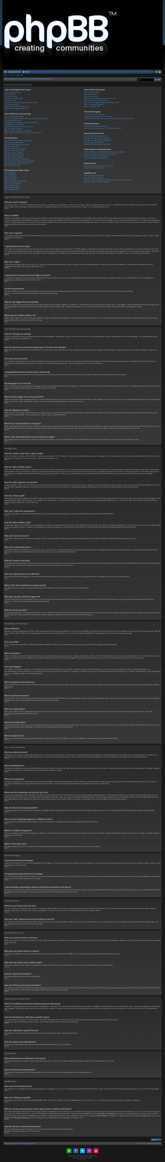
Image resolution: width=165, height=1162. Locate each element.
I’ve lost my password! (11, 104)
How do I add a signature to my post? (16, 144)
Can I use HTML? (10, 175)
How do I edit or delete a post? (14, 142)
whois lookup (139, 1111)
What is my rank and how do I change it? (17, 131)
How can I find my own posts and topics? (97, 144)
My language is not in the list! (14, 124)
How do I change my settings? (14, 116)
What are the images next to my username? (18, 126)
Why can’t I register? (11, 96)
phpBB (47, 388)
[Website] (69, 1150)
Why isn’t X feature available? (93, 178)
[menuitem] (153, 72)
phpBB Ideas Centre (92, 1100)
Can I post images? (10, 179)
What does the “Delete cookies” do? (16, 108)
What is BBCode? (10, 173)
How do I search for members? (94, 142)
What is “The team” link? (92, 106)
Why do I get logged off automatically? (17, 106)
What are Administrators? (92, 92)
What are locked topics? (12, 187)
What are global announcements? (15, 181)
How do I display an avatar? (13, 129)
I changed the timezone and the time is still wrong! (20, 122)
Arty (78, 1157)
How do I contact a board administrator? (97, 182)
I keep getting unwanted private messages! (98, 116)
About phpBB (144, 1089)
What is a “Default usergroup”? (94, 104)
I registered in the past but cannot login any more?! (21, 102)
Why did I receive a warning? (13, 157)
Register (21, 75)
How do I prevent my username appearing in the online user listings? (26, 118)
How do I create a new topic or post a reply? (18, 140)
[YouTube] (96, 1150)
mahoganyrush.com (14, 72)
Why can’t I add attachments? (14, 155)
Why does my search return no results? (97, 138)
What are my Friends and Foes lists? (96, 126)
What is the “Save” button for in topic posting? (19, 161)
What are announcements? (13, 183)
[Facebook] (75, 1150)
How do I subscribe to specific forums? (96, 156)
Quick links (5, 72)
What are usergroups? (91, 96)
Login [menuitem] (157, 72)
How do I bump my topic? (12, 165)
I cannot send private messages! (94, 114)
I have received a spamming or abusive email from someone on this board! (108, 118)
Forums (27, 72)
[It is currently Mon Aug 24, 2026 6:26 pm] (136, 79)
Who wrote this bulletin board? (94, 176)
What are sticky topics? (12, 185)
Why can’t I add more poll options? (15, 149)
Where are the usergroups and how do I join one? (100, 98)
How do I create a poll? (11, 146)
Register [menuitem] (160, 72)
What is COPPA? (10, 94)
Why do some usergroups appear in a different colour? (101, 102)
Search (7, 75)
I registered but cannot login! (13, 98)
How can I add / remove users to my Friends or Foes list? (103, 128)
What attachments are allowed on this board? (98, 166)
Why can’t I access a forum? (13, 153)
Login (14, 75)
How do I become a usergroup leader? (96, 100)
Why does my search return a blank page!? (98, 140)
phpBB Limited (59, 1089)
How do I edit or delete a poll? (14, 151)
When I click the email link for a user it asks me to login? (23, 133)
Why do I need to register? (13, 92)
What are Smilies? (10, 177)
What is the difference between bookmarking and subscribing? (104, 152)
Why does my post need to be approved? (17, 163)
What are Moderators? (91, 94)
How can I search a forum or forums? (96, 136)
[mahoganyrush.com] (60, 34)
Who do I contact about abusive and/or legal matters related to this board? (108, 180)
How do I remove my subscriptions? (95, 158)
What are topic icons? (11, 189)
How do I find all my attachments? (95, 168)
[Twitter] (82, 1150)
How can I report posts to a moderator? (17, 159)
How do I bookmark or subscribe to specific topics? (100, 154)
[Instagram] (89, 1150)
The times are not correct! (12, 120)
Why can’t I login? (10, 100)
